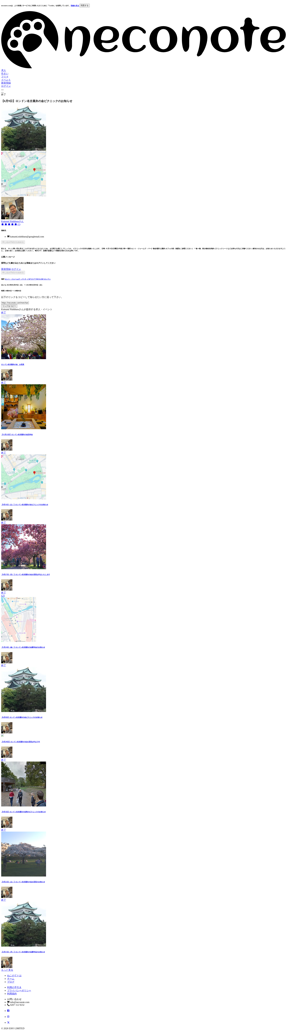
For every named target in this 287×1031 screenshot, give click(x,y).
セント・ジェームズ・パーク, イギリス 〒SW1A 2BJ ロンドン (28, 279)
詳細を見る (75, 5)
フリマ (4, 76)
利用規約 (12, 993)
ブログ (10, 982)
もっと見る (7, 970)
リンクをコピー (9, 306)
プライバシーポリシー (19, 990)
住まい (4, 73)
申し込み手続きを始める (13, 242)
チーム (10, 978)
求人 (3, 70)
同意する (84, 5)
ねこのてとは (14, 975)
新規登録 (6, 83)
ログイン (6, 86)
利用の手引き (14, 987)
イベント (6, 79)
